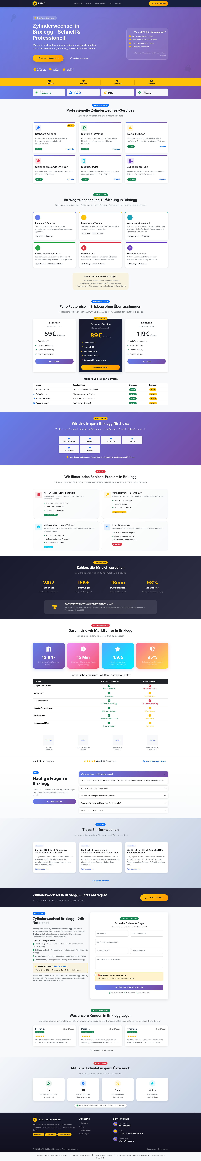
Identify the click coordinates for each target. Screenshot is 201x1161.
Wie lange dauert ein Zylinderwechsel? (97, 774)
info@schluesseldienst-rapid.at (131, 1133)
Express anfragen (100, 367)
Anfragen (147, 361)
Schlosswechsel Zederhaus (104, 1155)
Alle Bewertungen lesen (156, 761)
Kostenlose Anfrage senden (130, 987)
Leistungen (78, 3)
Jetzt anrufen (54, 361)
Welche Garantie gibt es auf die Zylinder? (98, 796)
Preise (88, 3)
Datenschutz (163, 1149)
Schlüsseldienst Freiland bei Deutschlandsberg (132, 1155)
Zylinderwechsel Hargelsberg (80, 1155)
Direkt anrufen (56, 801)
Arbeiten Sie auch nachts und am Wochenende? (101, 803)
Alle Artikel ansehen (100, 881)
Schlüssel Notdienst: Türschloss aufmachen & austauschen (51, 851)
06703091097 (60, 966)
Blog (82, 1127)
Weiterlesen (40, 869)
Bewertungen (100, 3)
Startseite (84, 1123)
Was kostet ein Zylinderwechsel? (94, 788)
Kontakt (118, 3)
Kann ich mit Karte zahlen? (92, 810)
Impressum (151, 1149)
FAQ (110, 3)
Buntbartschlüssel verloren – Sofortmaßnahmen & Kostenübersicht (100, 851)
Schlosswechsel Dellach (59, 1155)
